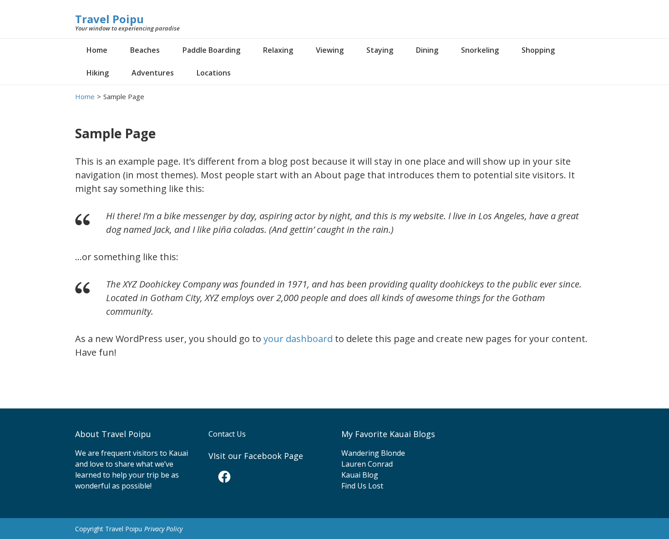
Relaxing (278, 50)
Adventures (153, 73)
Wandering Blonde (373, 453)
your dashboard (298, 338)
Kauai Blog (359, 475)
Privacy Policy (163, 528)
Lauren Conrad (367, 464)
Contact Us (227, 434)
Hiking (97, 73)
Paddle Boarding (211, 50)
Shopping (538, 50)
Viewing (330, 50)
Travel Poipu (109, 18)
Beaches (145, 50)
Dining (427, 50)
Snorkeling (480, 50)
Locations (214, 73)
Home (96, 50)
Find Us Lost (362, 486)
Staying (379, 50)
